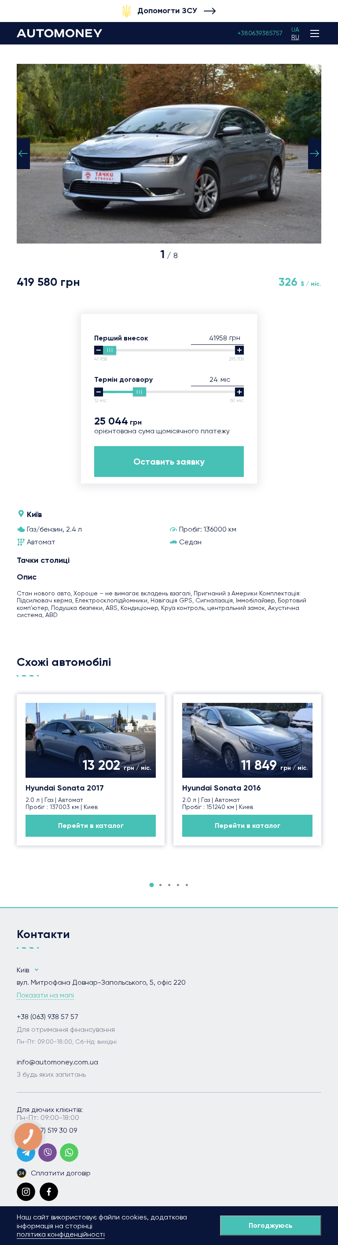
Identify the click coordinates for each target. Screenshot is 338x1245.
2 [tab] (160, 885)
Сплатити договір (61, 1173)
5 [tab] (187, 885)
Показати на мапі (45, 995)
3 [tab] (169, 885)
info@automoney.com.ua (57, 1062)
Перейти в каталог (91, 825)
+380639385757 (260, 33)
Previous (23, 153)
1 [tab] (151, 885)
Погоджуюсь (271, 1225)
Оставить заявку (169, 461)
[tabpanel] (91, 770)
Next (314, 153)
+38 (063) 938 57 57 (47, 1017)
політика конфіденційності (61, 1234)
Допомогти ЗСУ (167, 10)
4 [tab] (178, 885)
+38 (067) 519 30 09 (47, 1130)
